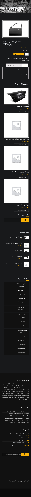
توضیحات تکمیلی (17, 65)
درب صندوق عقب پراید (20, 294)
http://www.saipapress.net (17, 445)
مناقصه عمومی (22, 348)
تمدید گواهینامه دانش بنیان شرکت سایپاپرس (18, 413)
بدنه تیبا (23, 317)
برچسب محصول (25, 60)
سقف (24, 321)
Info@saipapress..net (18, 442)
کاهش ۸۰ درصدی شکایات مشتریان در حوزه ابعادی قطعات (16, 411)
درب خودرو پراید (22, 58)
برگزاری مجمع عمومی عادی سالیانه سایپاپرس (19, 422)
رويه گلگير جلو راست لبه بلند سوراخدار (17, 172)
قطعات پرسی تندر (23, 307)
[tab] (24, 65)
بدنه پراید (23, 286)
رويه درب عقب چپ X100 (21, 205)
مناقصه (23, 344)
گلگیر (24, 325)
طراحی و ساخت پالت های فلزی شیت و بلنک (19, 416)
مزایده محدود (22, 340)
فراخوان (23, 333)
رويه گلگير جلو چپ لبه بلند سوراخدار (17, 139)
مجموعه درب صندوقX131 (21, 106)
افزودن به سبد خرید (19, 54)
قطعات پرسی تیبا (23, 315)
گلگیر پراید (23, 302)
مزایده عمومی (22, 336)
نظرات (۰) (9, 65)
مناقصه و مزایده (23, 330)
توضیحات (25, 65)
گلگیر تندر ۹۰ (22, 309)
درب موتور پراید (22, 298)
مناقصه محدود (22, 352)
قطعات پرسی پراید (14, 58)
